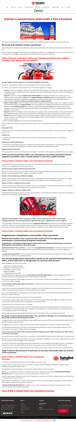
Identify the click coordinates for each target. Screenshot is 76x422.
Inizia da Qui (13, 7)
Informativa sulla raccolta (26, 420)
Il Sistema (20, 7)
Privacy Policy (50, 417)
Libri (62, 7)
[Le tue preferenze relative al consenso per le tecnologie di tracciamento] (2, 420)
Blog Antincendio (55, 7)
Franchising (37, 7)
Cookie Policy (56, 417)
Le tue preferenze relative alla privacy (43, 420)
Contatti (68, 7)
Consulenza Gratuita (29, 7)
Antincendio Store (46, 7)
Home (7, 7)
